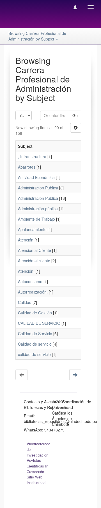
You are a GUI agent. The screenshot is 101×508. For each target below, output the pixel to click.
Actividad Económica (36, 177)
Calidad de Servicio (35, 333)
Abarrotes (26, 167)
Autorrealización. (33, 292)
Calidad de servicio (35, 344)
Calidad (24, 302)
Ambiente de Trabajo (36, 219)
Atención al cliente (34, 260)
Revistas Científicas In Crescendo (37, 466)
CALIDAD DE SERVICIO (39, 323)
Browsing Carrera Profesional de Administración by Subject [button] (37, 36)
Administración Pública (38, 198)
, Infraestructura (32, 156)
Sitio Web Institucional (36, 479)
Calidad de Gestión (35, 312)
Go (75, 115)
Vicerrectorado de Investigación (38, 449)
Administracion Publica (38, 188)
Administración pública (38, 208)
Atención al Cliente (34, 250)
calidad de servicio (34, 354)
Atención (25, 240)
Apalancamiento (32, 229)
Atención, (26, 271)
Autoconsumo (30, 281)
